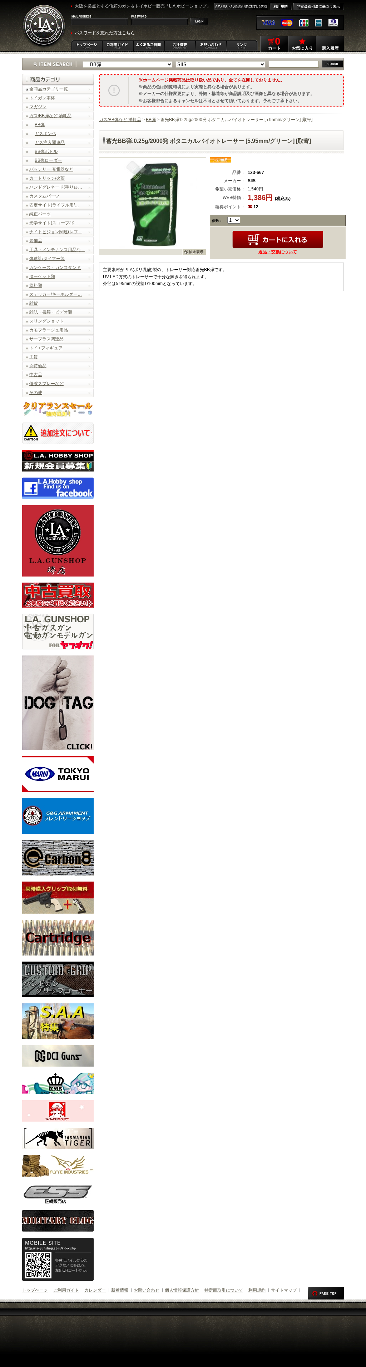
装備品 (35, 240)
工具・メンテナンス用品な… (57, 249)
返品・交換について (277, 251)
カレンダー (95, 1290)
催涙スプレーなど (46, 383)
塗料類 (35, 285)
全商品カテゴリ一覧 (48, 88)
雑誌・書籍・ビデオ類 (50, 312)
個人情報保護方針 (182, 1290)
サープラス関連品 (46, 338)
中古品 (35, 374)
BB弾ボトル (46, 151)
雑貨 (33, 303)
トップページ (35, 1290)
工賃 (33, 356)
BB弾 (40, 124)
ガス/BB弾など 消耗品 (50, 115)
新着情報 (119, 1290)
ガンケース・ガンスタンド (55, 267)
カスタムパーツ (44, 196)
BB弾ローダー (48, 160)
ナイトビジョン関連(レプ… (55, 231)
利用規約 (257, 1290)
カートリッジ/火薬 (47, 178)
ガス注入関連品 (50, 142)
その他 (35, 392)
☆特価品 (37, 365)
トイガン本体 (42, 97)
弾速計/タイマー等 (47, 258)
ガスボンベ (45, 133)
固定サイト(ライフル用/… (54, 205)
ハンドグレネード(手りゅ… (55, 187)
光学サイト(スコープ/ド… (54, 222)
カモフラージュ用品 (48, 330)
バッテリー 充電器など (51, 169)
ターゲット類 (42, 276)
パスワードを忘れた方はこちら (105, 32)
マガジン (37, 106)
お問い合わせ (146, 1290)
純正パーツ (40, 213)
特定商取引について (223, 1290)
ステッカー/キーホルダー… (55, 294)
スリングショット (46, 321)
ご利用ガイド (66, 1290)
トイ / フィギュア (46, 347)
